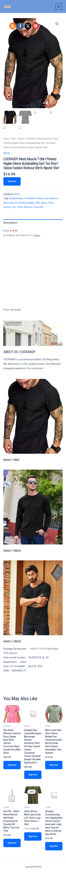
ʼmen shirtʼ (39, 207)
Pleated (22, 202)
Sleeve (6, 207)
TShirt (20, 207)
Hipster (54, 198)
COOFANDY (29, 198)
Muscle (13, 202)
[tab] (33, 222)
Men (14, 138)
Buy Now (12, 181)
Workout (28, 207)
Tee (14, 207)
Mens (6, 202)
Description (10, 222)
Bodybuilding (16, 198)
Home (6, 138)
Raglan (31, 202)
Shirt (37, 202)
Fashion (40, 198)
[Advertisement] (33, 278)
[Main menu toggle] (59, 6)
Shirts (21, 138)
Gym (47, 198)
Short (51, 202)
